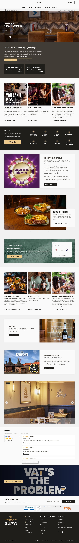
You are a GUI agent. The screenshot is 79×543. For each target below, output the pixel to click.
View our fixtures (14, 256)
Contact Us (42, 519)
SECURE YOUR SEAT (15, 94)
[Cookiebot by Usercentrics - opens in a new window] (8, 14)
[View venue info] (34, 48)
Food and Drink (44, 522)
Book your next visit (39, 283)
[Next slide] (48, 232)
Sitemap (61, 540)
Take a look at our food (15, 283)
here (54, 179)
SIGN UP (68, 501)
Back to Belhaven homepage (65, 527)
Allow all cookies (68, 3)
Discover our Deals (61, 223)
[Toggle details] (19, 436)
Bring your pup (33, 296)
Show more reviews (30, 462)
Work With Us (61, 525)
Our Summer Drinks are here (62, 107)
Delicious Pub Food (11, 296)
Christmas (42, 525)
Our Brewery (61, 522)
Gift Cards (42, 527)
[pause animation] (10, 37)
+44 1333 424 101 (29, 519)
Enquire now (14, 335)
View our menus (25, 60)
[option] (31, 421)
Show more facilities (12, 142)
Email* (47, 499)
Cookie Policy (45, 540)
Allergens (42, 533)
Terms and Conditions (70, 540)
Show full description (21, 56)
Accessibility (37, 540)
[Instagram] (62, 532)
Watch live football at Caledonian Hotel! (13, 108)
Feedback (42, 530)
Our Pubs (60, 519)
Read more (26, 443)
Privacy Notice (54, 540)
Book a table (10, 60)
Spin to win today (50, 184)
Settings (63, 13)
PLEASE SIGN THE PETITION (13, 481)
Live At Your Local (35, 107)
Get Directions (28, 532)
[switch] (35, 14)
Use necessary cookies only (69, 7)
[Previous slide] (31, 232)
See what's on (39, 94)
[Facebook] (59, 532)
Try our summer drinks (63, 94)
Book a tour (49, 368)
